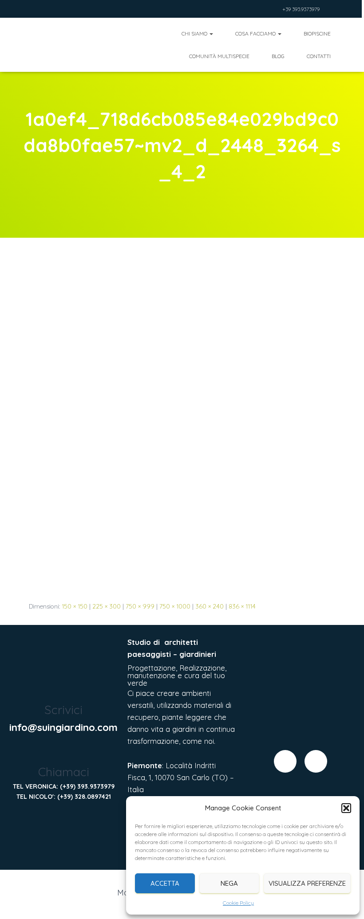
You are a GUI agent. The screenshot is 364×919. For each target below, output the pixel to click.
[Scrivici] (63, 689)
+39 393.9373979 (301, 9)
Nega (229, 883)
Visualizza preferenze (307, 883)
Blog (278, 56)
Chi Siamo (195, 33)
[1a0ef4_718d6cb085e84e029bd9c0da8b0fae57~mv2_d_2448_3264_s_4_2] (182, 428)
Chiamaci (63, 771)
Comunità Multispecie (219, 56)
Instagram (274, 10)
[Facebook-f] (285, 761)
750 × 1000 (174, 606)
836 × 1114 (242, 606)
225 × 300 (106, 606)
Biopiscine (317, 33)
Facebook (262, 10)
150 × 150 (74, 606)
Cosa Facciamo (256, 33)
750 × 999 (140, 606)
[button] (346, 808)
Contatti (319, 56)
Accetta (164, 883)
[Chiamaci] (63, 752)
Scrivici (63, 709)
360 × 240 (209, 606)
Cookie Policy (238, 902)
